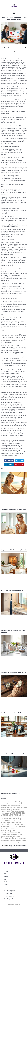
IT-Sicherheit (12, 824)
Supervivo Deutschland (9, 890)
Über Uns (6, 881)
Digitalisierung (5, 811)
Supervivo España (8, 891)
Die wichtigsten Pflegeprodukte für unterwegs (12, 753)
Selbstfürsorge (16, 834)
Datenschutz (9, 807)
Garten (5, 873)
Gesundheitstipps (15, 820)
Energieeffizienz (17, 813)
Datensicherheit (18, 807)
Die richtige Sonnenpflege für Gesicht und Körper (13, 509)
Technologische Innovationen (8, 840)
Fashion (6, 876)
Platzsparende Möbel (17, 832)
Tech (5, 879)
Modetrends (21, 827)
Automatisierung (15, 803)
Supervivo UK (7, 899)
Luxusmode (13, 827)
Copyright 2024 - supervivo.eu (14, 904)
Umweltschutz (21, 840)
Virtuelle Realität (4, 842)
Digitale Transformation (12, 809)
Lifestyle (6, 874)
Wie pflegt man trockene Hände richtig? (11, 712)
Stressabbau (15, 836)
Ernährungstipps (15, 816)
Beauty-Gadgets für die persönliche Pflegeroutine (13, 672)
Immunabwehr (23, 820)
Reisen (5, 878)
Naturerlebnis (18, 831)
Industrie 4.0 (5, 825)
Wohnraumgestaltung (13, 842)
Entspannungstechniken (12, 815)
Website (6, 884)
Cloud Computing (11, 805)
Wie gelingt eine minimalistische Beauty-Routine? (13, 550)
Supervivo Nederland (9, 896)
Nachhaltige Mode (7, 829)
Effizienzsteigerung (16, 811)
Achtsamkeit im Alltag (15, 802)
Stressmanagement (22, 838)
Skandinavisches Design (5, 836)
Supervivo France (8, 893)
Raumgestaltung (5, 834)
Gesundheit (5, 821)
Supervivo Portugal (8, 898)
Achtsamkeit (4, 802)
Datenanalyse (3, 807)
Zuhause (6, 871)
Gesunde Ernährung (11, 818)
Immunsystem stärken (11, 823)
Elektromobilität (5, 813)
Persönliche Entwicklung (7, 832)
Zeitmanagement (23, 842)
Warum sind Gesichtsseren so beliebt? (10, 793)
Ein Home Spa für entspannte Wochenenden (12, 590)
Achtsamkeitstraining (6, 803)
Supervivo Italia (7, 895)
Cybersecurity (18, 805)
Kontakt (5, 882)
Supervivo (6, 870)
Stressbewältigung (9, 838)
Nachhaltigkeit (8, 830)
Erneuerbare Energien (5, 816)
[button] (14, 13)
